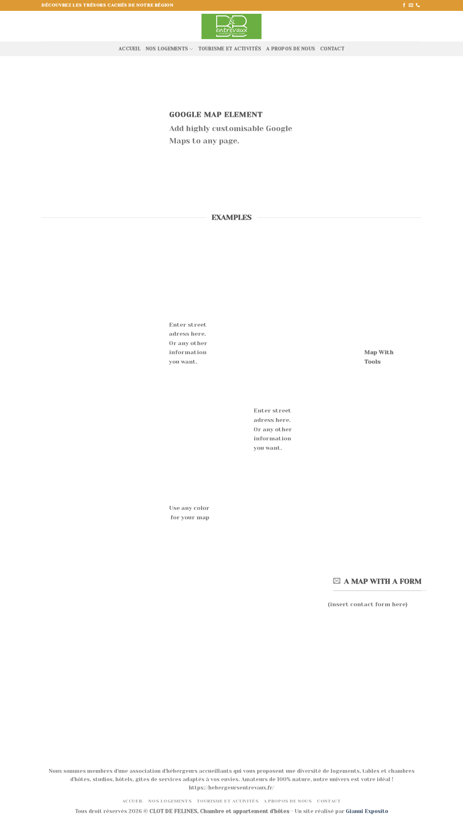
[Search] (418, 26)
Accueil (130, 48)
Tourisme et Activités (229, 48)
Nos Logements (167, 48)
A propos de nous (290, 48)
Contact (332, 48)
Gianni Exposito (367, 811)
